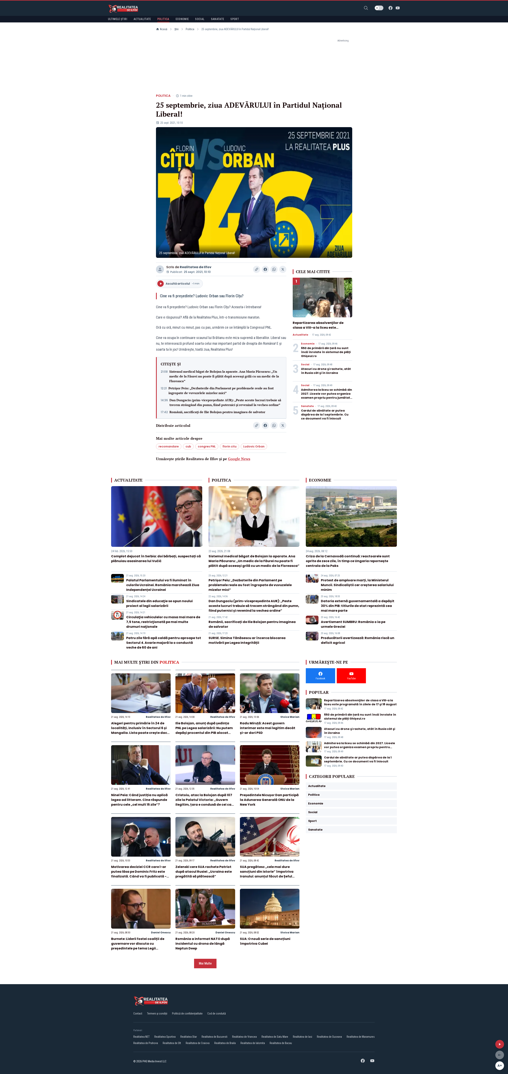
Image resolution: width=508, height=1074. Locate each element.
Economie (308, 343)
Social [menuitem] (199, 19)
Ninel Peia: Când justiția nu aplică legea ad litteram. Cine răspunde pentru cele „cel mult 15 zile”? (139, 800)
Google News (239, 458)
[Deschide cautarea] (366, 8)
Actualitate (300, 334)
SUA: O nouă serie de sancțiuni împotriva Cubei (265, 941)
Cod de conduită (216, 1013)
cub (188, 446)
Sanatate (307, 406)
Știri (176, 29)
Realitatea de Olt (172, 1043)
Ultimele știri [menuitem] (117, 19)
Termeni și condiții (157, 1013)
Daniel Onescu (161, 932)
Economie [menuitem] (182, 19)
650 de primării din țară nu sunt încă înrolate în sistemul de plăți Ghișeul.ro (326, 352)
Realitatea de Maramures (361, 1036)
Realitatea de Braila (225, 1043)
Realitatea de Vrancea (244, 1036)
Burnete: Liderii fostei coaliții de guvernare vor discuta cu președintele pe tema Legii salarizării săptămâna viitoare (137, 946)
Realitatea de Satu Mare (275, 1036)
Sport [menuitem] (234, 19)
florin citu (229, 446)
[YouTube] (397, 8)
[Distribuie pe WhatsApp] (274, 269)
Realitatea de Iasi (302, 1036)
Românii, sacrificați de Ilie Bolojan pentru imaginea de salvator (217, 412)
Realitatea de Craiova (198, 1043)
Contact (137, 1013)
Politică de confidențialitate (187, 1013)
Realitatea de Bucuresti (214, 1036)
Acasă (163, 29)
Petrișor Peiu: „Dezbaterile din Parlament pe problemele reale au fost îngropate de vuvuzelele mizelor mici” (221, 390)
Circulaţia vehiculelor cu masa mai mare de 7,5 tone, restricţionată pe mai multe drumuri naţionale (163, 622)
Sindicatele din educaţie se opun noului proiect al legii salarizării (159, 603)
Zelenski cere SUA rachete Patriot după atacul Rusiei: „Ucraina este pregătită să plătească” (203, 872)
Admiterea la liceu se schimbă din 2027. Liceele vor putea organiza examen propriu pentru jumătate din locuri (326, 396)
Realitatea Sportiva (165, 1036)
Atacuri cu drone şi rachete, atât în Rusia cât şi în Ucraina (326, 371)
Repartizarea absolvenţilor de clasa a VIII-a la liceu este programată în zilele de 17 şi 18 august (318, 330)
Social (305, 364)
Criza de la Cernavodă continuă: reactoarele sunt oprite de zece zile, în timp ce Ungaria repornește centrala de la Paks (348, 561)
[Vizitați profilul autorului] (160, 269)
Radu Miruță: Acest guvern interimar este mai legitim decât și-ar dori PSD (267, 728)
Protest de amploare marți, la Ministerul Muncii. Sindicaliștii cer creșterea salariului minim (357, 585)
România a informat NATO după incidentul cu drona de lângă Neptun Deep (202, 944)
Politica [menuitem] (163, 19)
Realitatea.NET (141, 1036)
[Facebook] (390, 8)
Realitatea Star (188, 1036)
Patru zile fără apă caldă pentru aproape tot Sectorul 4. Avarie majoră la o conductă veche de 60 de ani (163, 643)
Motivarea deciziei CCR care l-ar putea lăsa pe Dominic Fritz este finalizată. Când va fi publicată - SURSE (138, 874)
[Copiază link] (256, 269)
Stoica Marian (289, 717)
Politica (190, 29)
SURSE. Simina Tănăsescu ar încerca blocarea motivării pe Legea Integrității (247, 640)
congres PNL (207, 446)
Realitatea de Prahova (145, 1043)
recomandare (169, 446)
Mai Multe (205, 963)
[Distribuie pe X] (282, 269)
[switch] (379, 8)
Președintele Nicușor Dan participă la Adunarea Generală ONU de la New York (269, 800)
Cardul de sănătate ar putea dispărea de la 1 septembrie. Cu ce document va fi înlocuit (324, 414)
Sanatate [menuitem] (217, 19)
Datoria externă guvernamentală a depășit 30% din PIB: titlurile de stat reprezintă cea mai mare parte (357, 606)
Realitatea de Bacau (281, 1043)
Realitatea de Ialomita (253, 1043)
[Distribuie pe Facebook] (265, 269)
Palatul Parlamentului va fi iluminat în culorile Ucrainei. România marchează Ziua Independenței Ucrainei (162, 585)
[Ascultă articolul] (499, 1044)
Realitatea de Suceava (329, 1036)
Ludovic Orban (254, 446)
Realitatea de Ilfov (195, 267)
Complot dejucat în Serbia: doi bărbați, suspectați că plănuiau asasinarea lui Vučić (156, 558)
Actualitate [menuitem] (142, 19)
